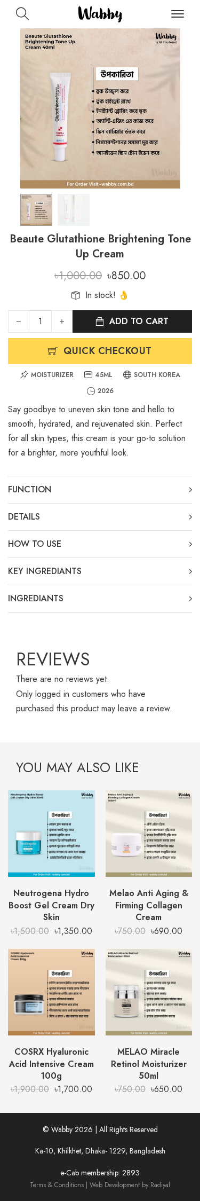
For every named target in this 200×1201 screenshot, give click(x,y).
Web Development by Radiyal (130, 1185)
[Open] (177, 14)
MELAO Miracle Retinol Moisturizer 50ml (149, 1064)
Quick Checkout (107, 351)
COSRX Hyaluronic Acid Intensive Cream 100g (51, 1064)
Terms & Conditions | (60, 1185)
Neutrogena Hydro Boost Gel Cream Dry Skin (51, 905)
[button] (165, 42)
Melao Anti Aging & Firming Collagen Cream (148, 905)
